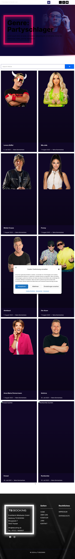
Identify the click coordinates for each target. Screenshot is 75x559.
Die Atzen (44, 310)
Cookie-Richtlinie (30, 291)
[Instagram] (63, 2)
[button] (59, 269)
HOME (42, 512)
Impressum (46, 291)
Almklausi (7, 310)
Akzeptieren (22, 286)
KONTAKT (43, 524)
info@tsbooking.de (14, 528)
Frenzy (43, 228)
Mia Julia (44, 145)
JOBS (42, 521)
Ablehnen (35, 286)
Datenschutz (39, 291)
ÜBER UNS (44, 515)
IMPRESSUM (63, 512)
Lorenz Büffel (8, 145)
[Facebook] (67, 2)
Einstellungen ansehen (51, 286)
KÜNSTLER (44, 518)
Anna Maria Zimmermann (13, 393)
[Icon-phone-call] (60, 2)
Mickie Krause (9, 228)
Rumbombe (45, 476)
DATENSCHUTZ (64, 516)
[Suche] (69, 66)
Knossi (6, 476)
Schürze (44, 393)
